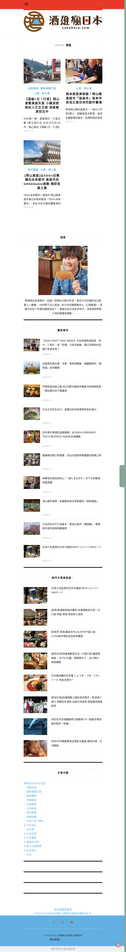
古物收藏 (31, 808)
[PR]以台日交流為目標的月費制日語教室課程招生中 (63, 913)
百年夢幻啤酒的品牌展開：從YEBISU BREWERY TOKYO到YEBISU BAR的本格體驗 (69, 434)
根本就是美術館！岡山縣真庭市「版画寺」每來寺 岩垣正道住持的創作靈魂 (84, 98)
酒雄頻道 (31, 800)
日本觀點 (31, 837)
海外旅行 (31, 850)
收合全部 (40, 783)
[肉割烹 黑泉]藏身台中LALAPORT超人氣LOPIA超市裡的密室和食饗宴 (73, 634)
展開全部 (28, 783)
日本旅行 (31, 825)
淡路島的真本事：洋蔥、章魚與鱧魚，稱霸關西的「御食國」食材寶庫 (71, 365)
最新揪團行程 (48, 88)
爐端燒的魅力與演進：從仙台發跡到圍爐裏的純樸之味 (71, 455)
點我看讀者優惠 (63, 909)
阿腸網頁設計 (69, 939)
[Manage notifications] (118, 944)
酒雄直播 (31, 816)
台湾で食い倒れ (35, 820)
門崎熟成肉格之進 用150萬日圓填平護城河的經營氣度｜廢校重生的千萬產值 (71, 388)
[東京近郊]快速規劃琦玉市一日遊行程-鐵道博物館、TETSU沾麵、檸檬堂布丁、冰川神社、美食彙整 (76, 657)
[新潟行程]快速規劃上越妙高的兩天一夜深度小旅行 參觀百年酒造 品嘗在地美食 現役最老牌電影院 (76, 701)
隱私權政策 (69, 949)
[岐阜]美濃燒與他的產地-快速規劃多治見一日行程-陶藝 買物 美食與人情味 (75, 612)
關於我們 (56, 949)
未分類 (30, 829)
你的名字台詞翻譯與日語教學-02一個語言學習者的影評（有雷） (76, 721)
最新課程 (31, 795)
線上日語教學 (34, 846)
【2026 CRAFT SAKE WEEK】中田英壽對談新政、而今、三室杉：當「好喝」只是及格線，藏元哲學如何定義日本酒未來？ (71, 344)
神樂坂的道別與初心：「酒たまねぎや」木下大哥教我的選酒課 (71, 480)
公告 (29, 854)
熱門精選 (33, 169)
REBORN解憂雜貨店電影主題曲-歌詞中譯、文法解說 (76, 743)
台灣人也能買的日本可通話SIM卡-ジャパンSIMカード (71, 547)
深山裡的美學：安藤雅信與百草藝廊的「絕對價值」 (70, 501)
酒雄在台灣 (33, 842)
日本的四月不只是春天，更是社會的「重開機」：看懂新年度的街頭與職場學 (71, 526)
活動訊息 (31, 787)
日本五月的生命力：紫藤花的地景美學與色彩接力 (69, 409)
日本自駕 (31, 833)
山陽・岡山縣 (42, 93)
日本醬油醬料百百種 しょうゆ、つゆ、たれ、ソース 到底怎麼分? (76, 677)
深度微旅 (33, 88)
